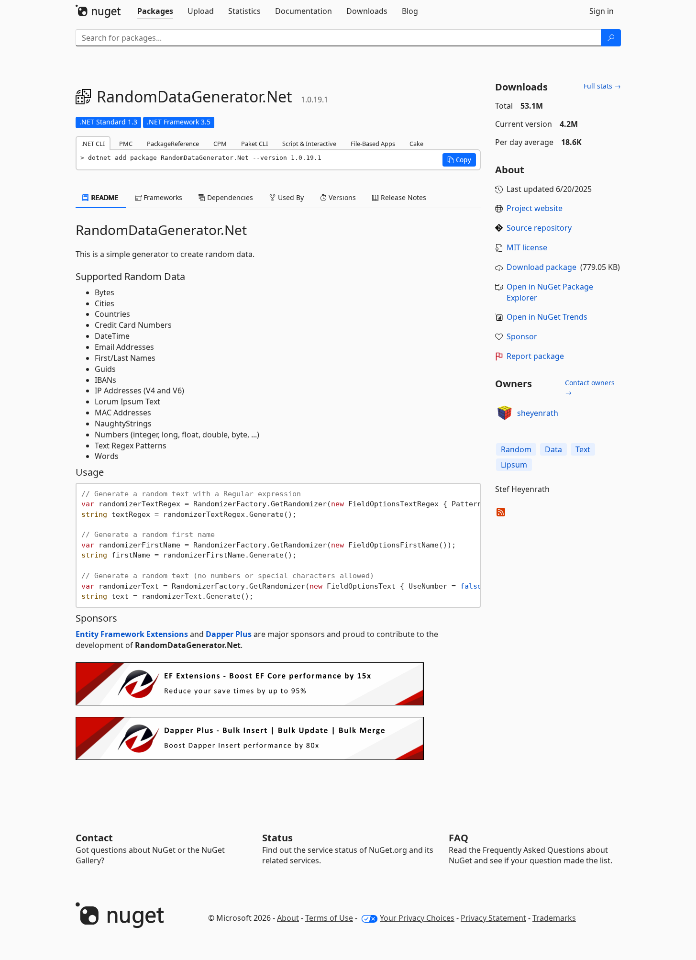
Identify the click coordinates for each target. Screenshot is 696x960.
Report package (535, 356)
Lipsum (514, 464)
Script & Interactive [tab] (309, 143)
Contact (94, 837)
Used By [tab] (290, 197)
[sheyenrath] (504, 413)
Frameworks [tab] (162, 197)
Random (516, 449)
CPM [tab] (220, 143)
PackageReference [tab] (173, 143)
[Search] (611, 37)
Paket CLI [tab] (254, 143)
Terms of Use (329, 918)
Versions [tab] (341, 197)
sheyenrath (537, 413)
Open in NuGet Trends (547, 317)
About (288, 918)
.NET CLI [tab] (93, 143)
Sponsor (522, 336)
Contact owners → (590, 387)
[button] (459, 160)
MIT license (527, 247)
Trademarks (554, 918)
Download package (541, 267)
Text (582, 449)
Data (553, 449)
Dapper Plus (229, 634)
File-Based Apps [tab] (373, 143)
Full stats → (602, 85)
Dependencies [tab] (229, 197)
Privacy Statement (493, 918)
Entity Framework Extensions (132, 634)
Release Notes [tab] (402, 197)
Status (277, 837)
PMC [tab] (126, 143)
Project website (535, 208)
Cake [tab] (416, 143)
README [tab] (104, 197)
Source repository (539, 228)
